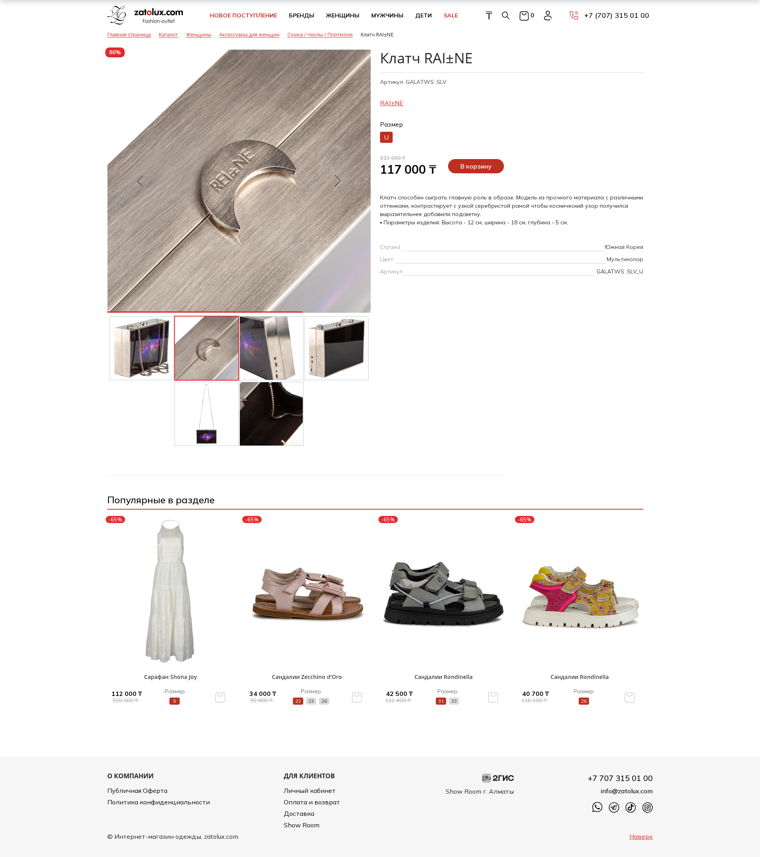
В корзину (476, 166)
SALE (451, 15)
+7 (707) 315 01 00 (616, 15)
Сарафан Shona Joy (170, 677)
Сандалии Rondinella (443, 677)
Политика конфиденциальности (158, 802)
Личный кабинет (310, 790)
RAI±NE (391, 103)
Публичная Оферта (137, 790)
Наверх (641, 836)
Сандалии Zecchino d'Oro (307, 677)
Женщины (342, 15)
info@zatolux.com (626, 791)
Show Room (301, 825)
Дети (423, 15)
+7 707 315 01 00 (620, 778)
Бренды (301, 15)
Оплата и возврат (312, 802)
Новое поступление (243, 15)
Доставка (299, 813)
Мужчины (387, 15)
